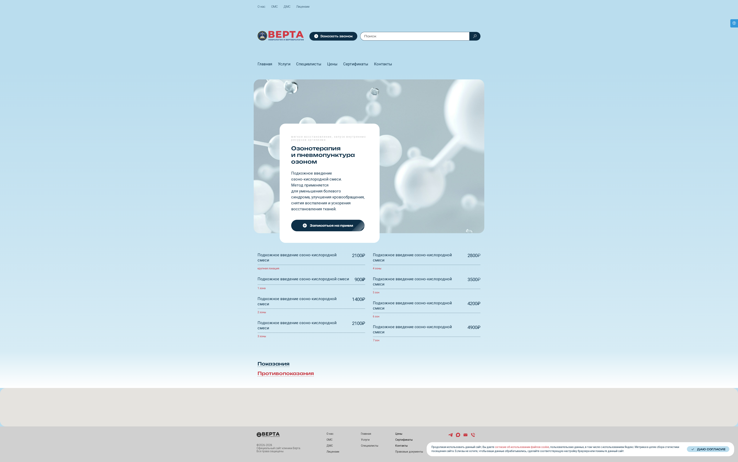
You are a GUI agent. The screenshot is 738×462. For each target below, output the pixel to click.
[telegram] (450, 436)
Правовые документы (409, 451)
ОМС (274, 6)
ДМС (286, 6)
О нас (261, 6)
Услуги (284, 64)
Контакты (383, 64)
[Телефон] (473, 436)
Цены (332, 64)
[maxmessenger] (458, 436)
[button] (333, 36)
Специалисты (308, 64)
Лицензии (302, 6)
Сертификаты (355, 64)
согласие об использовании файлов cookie (522, 447)
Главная (265, 64)
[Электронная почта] (465, 436)
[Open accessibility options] (734, 23)
